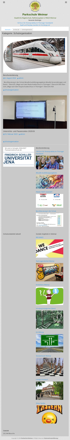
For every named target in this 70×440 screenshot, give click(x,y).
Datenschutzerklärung (51, 438)
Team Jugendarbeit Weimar (45, 261)
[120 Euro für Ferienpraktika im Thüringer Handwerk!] (49, 162)
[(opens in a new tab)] (49, 248)
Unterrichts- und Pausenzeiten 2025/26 (19, 131)
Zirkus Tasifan (40, 403)
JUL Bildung (40, 332)
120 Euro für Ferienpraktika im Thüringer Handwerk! (35, 23)
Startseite (8, 29)
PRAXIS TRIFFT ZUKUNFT (44, 192)
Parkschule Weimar (35, 14)
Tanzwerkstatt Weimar (43, 356)
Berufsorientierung (10, 75)
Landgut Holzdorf (42, 380)
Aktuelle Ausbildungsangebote (46, 173)
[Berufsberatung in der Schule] (49, 220)
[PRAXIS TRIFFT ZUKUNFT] (49, 201)
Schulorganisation (12, 90)
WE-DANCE (39, 237)
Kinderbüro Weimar (43, 285)
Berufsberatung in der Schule (46, 211)
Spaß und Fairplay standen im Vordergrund (35, 25)
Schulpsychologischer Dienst (46, 308)
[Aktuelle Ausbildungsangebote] (49, 182)
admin (21, 78)
